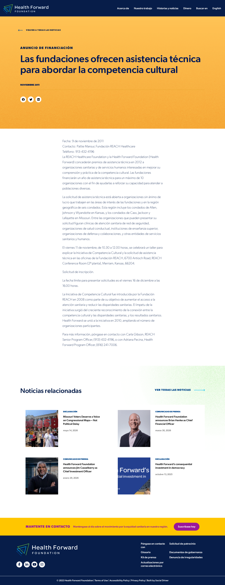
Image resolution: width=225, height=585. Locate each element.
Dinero (187, 8)
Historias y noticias (167, 8)
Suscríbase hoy (186, 526)
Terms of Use (101, 580)
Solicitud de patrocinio (182, 543)
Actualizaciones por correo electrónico (152, 564)
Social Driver (162, 580)
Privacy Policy (138, 580)
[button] (23, 99)
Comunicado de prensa (168, 411)
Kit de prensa (148, 557)
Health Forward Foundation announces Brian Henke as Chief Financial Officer (174, 420)
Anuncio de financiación (46, 48)
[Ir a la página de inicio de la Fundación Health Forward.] (25, 6)
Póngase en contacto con (153, 545)
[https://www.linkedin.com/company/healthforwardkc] (27, 564)
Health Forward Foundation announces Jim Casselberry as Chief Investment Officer (80, 468)
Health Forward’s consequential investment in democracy (173, 466)
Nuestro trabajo (143, 8)
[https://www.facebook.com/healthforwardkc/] (19, 564)
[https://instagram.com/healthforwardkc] (42, 564)
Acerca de (123, 8)
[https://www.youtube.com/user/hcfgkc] (34, 564)
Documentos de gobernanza (185, 552)
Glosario (146, 552)
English (216, 8)
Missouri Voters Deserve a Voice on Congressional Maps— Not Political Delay (81, 420)
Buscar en (202, 8)
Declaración (70, 411)
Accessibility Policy (119, 580)
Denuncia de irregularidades (186, 557)
